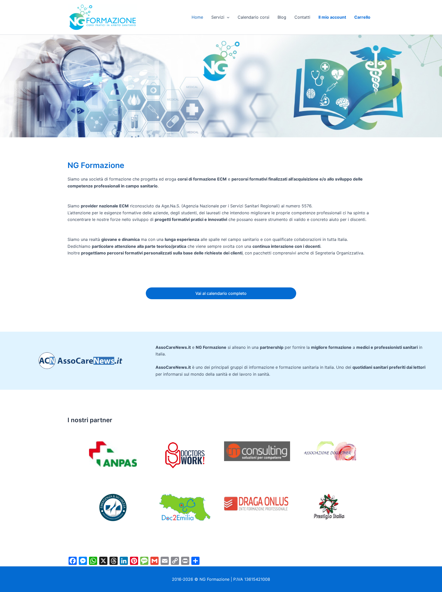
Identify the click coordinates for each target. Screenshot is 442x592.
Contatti (302, 17)
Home (197, 17)
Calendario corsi (253, 17)
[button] (226, 17)
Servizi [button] (217, 17)
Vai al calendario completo (221, 293)
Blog (282, 17)
